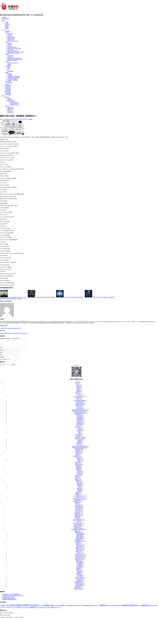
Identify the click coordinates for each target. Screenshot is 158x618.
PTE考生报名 (8, 90)
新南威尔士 (79, 485)
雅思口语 (7, 97)
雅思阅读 (78, 573)
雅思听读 (78, 568)
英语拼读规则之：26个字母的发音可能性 (11, 594)
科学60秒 (9, 44)
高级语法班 (79, 442)
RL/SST (9, 69)
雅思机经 (22, 607)
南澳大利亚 (79, 483)
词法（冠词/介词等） (78, 523)
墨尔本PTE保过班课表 (12, 79)
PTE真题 (41, 605)
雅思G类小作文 (10, 108)
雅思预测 (52, 607)
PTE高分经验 (8, 81)
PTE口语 (7, 32)
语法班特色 (79, 571)
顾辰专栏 (79, 474)
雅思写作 (7, 106)
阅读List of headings (79, 577)
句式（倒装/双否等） (78, 519)
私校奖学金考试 (5, 18)
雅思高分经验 (78, 586)
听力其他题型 (79, 561)
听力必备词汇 (79, 564)
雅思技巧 (19, 607)
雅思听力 (78, 560)
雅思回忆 (8, 607)
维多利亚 (79, 488)
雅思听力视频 (79, 536)
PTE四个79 (36, 605)
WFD (8, 67)
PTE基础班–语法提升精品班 (13, 76)
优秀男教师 (78, 468)
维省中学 (78, 492)
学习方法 (78, 521)
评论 (1, 347)
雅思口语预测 (153, 605)
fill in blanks (10, 49)
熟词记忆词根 (78, 510)
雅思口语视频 (79, 534)
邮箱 (1, 352)
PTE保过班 (9, 73)
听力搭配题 (79, 565)
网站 (1, 354)
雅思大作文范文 (13, 607)
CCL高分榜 (7, 24)
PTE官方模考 (8, 93)
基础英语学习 (76, 456)
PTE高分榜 (9, 82)
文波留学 (76, 479)
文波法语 (77, 477)
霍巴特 (55, 607)
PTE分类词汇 (78, 505)
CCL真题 (6, 27)
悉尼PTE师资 (78, 475)
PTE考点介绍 (8, 86)
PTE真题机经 (8, 66)
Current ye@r (3, 359)
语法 (76, 518)
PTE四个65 (27, 605)
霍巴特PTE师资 (78, 589)
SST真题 (66, 605)
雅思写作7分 (108, 605)
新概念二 (79, 460)
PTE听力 (7, 42)
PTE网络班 (9, 75)
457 (77, 381)
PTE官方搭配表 (78, 506)
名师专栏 (78, 470)
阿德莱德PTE (77, 527)
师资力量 (77, 462)
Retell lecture (10, 39)
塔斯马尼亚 (79, 484)
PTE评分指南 (8, 88)
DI (7, 70)
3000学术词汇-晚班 (79, 437)
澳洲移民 (77, 493)
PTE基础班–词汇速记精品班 (13, 77)
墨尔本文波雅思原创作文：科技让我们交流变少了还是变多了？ (14, 333)
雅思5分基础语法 (78, 524)
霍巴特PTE (76, 587)
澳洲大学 (78, 481)
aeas (3, 19)
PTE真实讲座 (10, 33)
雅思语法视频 (79, 538)
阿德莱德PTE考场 (78, 528)
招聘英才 (77, 476)
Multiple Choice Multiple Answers (15, 52)
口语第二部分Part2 (14, 103)
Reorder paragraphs (12, 60)
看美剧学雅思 (3, 298)
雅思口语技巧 (140, 605)
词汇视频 (93, 605)
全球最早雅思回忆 (71, 605)
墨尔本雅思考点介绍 (79, 541)
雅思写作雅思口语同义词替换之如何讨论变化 (10, 328)
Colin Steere (78, 463)
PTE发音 (9, 35)
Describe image (10, 38)
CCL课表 (6, 26)
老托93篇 (9, 43)
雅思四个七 (4, 607)
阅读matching (79, 578)
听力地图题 (79, 563)
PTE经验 (46, 605)
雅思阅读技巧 (48, 607)
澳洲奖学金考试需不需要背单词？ (9, 599)
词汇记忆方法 (78, 511)
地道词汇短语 (10, 99)
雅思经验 (28, 607)
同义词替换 (79, 574)
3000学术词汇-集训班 (79, 438)
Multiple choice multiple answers (15, 59)
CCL (3, 21)
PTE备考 (77, 414)
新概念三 (79, 458)
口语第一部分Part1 (14, 102)
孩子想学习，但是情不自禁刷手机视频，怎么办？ (13, 595)
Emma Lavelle (78, 465)
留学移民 (78, 494)
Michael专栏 (79, 472)
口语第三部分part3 (14, 104)
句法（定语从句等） (78, 520)
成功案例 (78, 542)
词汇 (76, 503)
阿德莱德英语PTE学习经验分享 (78, 529)
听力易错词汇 (79, 567)
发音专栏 (9, 98)
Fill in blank (10, 56)
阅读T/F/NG (79, 580)
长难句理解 (79, 576)
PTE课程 (7, 72)
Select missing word (12, 47)
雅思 (3, 95)
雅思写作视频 (79, 533)
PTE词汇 (52, 605)
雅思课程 (78, 569)
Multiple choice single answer (14, 48)
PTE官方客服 (8, 92)
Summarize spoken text (13, 50)
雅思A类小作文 (10, 107)
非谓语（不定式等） (78, 525)
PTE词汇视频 (10, 55)
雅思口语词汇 (14, 298)
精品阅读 (4, 17)
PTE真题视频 (10, 71)
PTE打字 (9, 65)
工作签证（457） (79, 497)
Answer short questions (13, 41)
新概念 (77, 457)
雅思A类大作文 (97, 605)
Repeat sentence (11, 37)
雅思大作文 (9, 110)
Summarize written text (13, 62)
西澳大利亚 (79, 489)
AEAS (76, 382)
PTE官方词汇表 (78, 507)
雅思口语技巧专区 (11, 101)
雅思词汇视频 (79, 537)
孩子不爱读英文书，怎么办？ (8, 596)
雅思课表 (79, 572)
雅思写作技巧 (113, 605)
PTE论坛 (7, 84)
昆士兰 (79, 486)
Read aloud (10, 36)
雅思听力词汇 (78, 515)
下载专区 (77, 454)
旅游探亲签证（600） (79, 499)
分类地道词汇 (78, 508)
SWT (79, 432)
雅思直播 (25, 607)
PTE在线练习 (8, 31)
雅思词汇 (20, 298)
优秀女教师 (78, 467)
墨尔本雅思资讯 (77, 539)
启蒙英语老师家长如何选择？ (8, 598)
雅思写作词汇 (78, 512)
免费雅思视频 (78, 532)
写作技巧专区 (10, 112)
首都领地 (79, 490)
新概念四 (79, 461)
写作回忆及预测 (78, 583)
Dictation (9, 46)
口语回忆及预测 (78, 585)
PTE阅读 (7, 54)
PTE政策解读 (8, 85)
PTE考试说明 (8, 89)
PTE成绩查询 (8, 94)
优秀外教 (78, 466)
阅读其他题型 (79, 581)
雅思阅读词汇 (78, 516)
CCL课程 (6, 23)
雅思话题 (37, 607)
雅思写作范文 (119, 605)
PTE (3, 30)
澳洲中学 (78, 480)
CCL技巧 (6, 22)
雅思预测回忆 (78, 582)
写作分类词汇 (79, 545)
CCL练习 (6, 28)
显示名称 (2, 350)
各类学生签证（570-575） (79, 496)
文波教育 (30, 119)
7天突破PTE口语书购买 (12, 80)
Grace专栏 (79, 471)
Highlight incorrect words (13, 53)
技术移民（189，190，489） (79, 498)
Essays (8, 64)
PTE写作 (7, 61)
